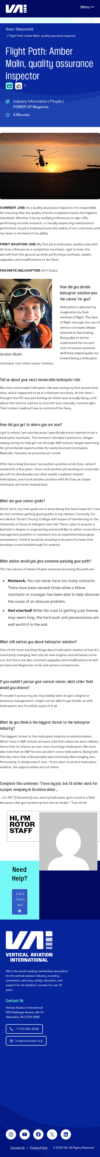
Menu (87, 7)
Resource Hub (24, 29)
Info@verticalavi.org (29, 1041)
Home (9, 29)
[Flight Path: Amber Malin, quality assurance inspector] (9, 85)
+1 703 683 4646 (27, 1029)
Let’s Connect (20, 899)
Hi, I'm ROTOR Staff (22, 824)
